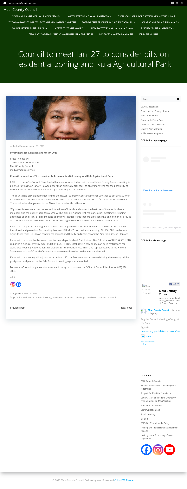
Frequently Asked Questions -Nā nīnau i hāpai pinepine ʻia (61, 34)
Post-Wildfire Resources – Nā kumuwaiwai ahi (107, 22)
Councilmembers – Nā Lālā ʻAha (29, 28)
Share (145, 344)
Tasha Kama (19, 146)
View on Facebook (148, 341)
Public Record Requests (152, 133)
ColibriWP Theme (124, 480)
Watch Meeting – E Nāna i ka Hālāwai (88, 16)
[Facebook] (18, 284)
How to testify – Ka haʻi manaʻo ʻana (112, 28)
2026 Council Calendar (151, 381)
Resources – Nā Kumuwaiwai (156, 28)
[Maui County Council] (149, 289)
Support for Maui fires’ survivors (156, 393)
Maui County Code (149, 115)
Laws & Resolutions (150, 106)
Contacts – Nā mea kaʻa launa (116, 34)
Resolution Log (148, 414)
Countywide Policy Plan (152, 120)
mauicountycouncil (174, 227)
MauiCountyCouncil (106, 297)
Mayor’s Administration (151, 129)
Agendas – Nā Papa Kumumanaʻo (159, 22)
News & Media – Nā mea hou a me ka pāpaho (36, 16)
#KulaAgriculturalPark (86, 297)
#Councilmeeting (44, 297)
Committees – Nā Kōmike (69, 28)
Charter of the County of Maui (155, 111)
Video (148, 336)
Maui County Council (20, 9)
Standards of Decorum (151, 405)
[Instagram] (12, 284)
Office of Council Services (153, 124)
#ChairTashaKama (25, 297)
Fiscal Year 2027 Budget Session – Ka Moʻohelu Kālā (146, 16)
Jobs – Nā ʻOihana (148, 34)
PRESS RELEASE (29, 293)
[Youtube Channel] (169, 449)
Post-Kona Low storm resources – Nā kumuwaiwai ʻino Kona (41, 22)
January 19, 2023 (36, 146)
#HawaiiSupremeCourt (63, 297)
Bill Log (144, 418)
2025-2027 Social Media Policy (155, 423)
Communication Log (150, 409)
